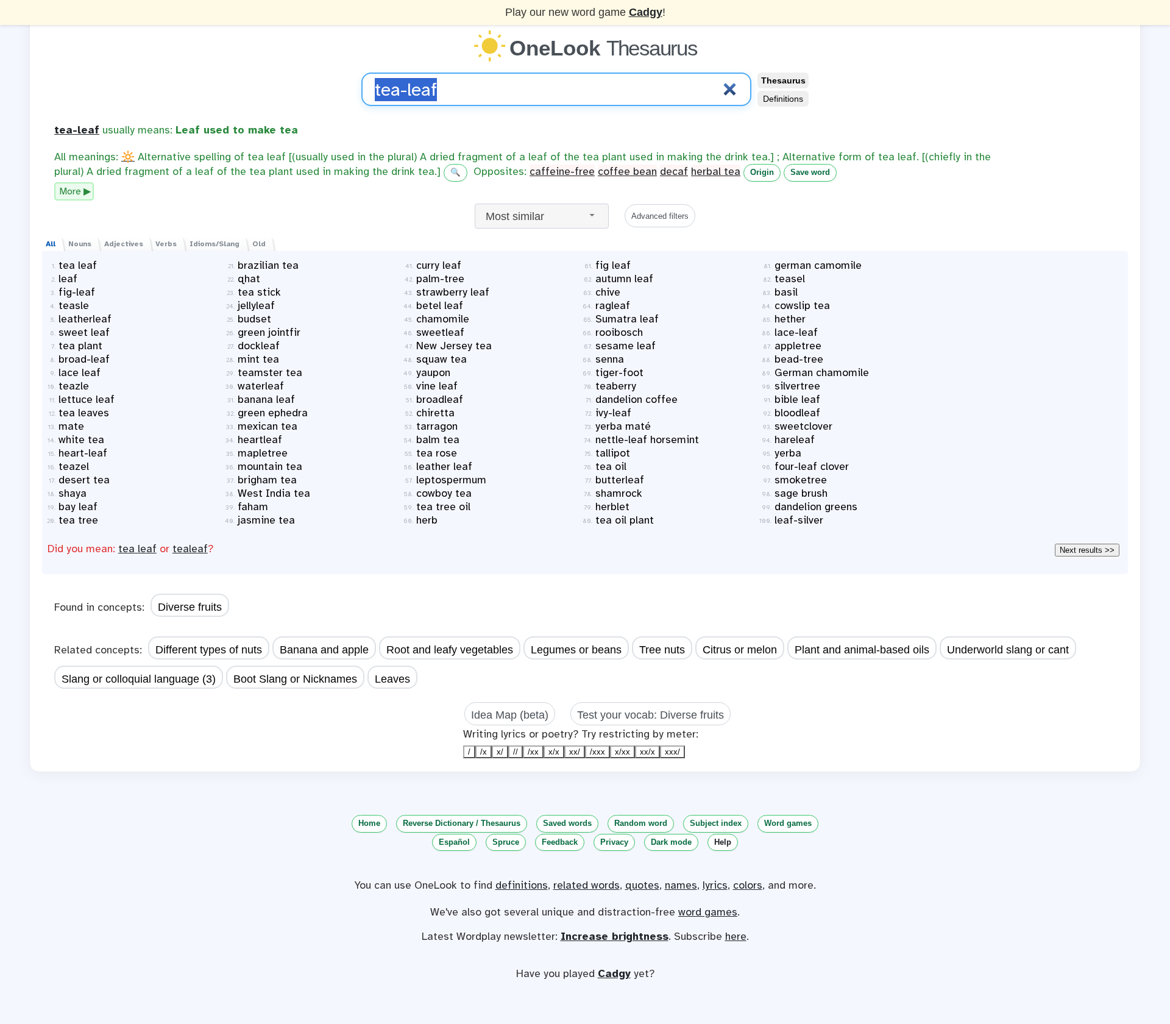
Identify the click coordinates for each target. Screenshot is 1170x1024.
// (515, 751)
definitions (521, 885)
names (681, 885)
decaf (674, 171)
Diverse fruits (190, 607)
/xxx (597, 751)
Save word (810, 172)
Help (722, 842)
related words (586, 885)
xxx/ (672, 751)
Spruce (505, 842)
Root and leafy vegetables (449, 650)
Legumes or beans (576, 650)
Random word (640, 823)
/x (483, 751)
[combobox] (542, 216)
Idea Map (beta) (509, 715)
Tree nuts (662, 650)
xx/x (647, 751)
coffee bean (627, 171)
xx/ (574, 751)
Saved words (567, 823)
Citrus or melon (740, 650)
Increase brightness (614, 936)
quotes (642, 885)
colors (747, 885)
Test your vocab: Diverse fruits (650, 715)
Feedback (560, 842)
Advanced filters (660, 216)
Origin (762, 172)
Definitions (783, 99)
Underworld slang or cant (1008, 650)
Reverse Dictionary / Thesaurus (461, 823)
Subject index (716, 823)
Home (369, 823)
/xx (533, 751)
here (735, 936)
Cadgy (645, 12)
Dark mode (671, 842)
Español (454, 842)
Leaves (392, 679)
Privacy (614, 842)
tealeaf (190, 548)
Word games (788, 823)
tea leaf (137, 548)
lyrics (715, 885)
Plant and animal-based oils (862, 650)
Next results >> (1087, 550)
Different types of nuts (208, 650)
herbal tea (715, 171)
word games (707, 912)
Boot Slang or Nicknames (295, 679)
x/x (553, 751)
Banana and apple (324, 650)
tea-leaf (76, 130)
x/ (500, 751)
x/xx (622, 751)
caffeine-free (562, 171)
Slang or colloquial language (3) (139, 679)
